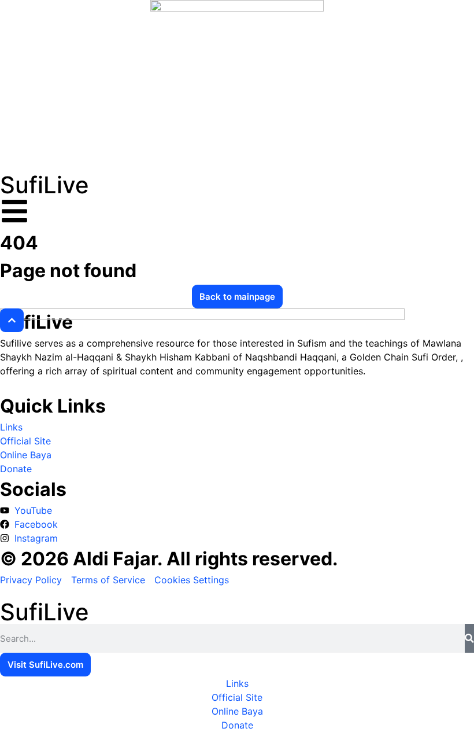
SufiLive (44, 185)
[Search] (469, 638)
